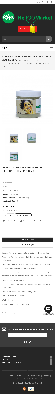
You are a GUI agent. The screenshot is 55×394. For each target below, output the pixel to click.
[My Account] (39, 2)
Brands (46, 376)
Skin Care (35, 60)
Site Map (26, 379)
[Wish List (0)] (44, 2)
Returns (15, 379)
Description (27, 240)
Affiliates (19, 376)
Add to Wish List (11, 221)
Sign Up (27, 342)
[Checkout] (48, 2)
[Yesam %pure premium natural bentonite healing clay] (27, 99)
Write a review (11, 190)
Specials (9, 376)
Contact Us (37, 379)
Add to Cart (23, 215)
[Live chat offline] (49, 310)
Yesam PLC (16, 195)
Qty (4, 216)
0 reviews (7, 187)
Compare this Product (32, 221)
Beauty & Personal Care (17, 60)
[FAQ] (51, 2)
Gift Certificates (33, 376)
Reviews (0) (27, 245)
